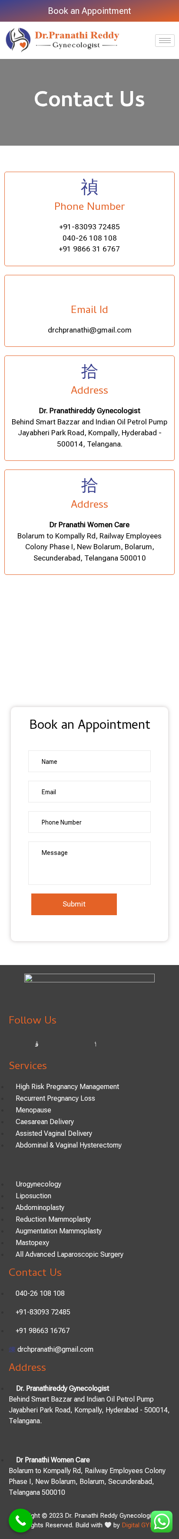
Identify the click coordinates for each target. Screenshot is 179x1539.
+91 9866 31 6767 (89, 249)
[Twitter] (56, 1044)
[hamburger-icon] (165, 40)
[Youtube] (95, 1044)
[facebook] (17, 1044)
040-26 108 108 (90, 238)
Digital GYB (138, 1525)
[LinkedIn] (76, 1044)
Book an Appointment (89, 11)
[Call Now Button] (21, 1520)
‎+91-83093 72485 (90, 226)
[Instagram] (36, 1044)
